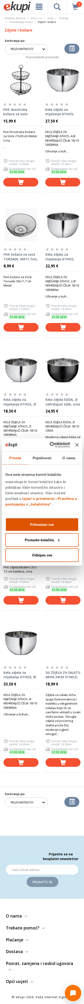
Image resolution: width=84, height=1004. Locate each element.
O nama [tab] (68, 458)
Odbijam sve (42, 555)
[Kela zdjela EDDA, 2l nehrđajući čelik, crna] (63, 370)
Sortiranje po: (15, 41)
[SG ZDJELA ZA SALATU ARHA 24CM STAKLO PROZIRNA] (63, 643)
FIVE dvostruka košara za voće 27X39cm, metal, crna (16, 112)
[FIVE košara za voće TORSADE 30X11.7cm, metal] (21, 225)
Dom (51, 18)
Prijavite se (42, 882)
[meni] (39, 7)
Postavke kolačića (39, 540)
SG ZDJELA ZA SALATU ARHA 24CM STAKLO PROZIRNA (63, 675)
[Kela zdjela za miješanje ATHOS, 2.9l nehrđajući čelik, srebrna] (63, 225)
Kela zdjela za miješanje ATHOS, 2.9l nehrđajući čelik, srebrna (62, 257)
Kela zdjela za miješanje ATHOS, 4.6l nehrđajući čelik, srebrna (61, 112)
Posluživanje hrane (21, 22)
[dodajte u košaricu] (20, 182)
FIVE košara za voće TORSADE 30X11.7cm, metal (21, 257)
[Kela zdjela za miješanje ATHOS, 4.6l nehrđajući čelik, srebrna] (62, 80)
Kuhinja (63, 18)
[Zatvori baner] (77, 444)
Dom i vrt (36, 18)
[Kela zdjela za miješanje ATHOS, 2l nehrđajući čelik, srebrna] (21, 370)
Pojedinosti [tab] (42, 458)
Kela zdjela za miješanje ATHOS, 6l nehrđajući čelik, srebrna (20, 675)
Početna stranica (15, 18)
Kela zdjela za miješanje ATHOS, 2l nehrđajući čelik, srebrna (20, 402)
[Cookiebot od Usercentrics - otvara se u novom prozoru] (52, 445)
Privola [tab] (15, 458)
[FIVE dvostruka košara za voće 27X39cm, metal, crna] (20, 80)
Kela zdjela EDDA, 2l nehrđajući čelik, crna (63, 401)
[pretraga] (57, 7)
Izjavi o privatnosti (38, 499)
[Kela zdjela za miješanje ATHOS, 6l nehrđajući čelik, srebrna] (21, 643)
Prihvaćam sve (42, 525)
